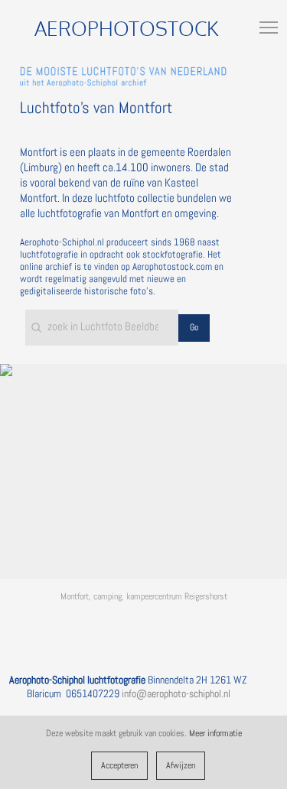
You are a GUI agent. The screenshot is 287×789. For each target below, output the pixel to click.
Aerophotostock (126, 28)
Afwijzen (180, 765)
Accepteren (119, 765)
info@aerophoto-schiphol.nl (176, 693)
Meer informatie (215, 733)
